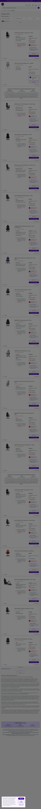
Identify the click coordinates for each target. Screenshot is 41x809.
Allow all (21, 798)
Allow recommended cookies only (21, 802)
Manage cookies (21, 804)
